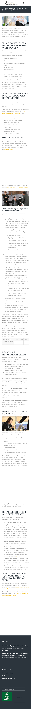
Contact (4, 675)
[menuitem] (23, 3)
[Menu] (27, 3)
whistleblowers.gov (8, 149)
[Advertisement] (15, 167)
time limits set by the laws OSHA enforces (17, 187)
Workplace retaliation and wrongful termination (15, 8)
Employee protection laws (8, 678)
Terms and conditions (7, 673)
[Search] (23, 3)
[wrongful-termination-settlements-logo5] (12, 3)
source (6, 539)
